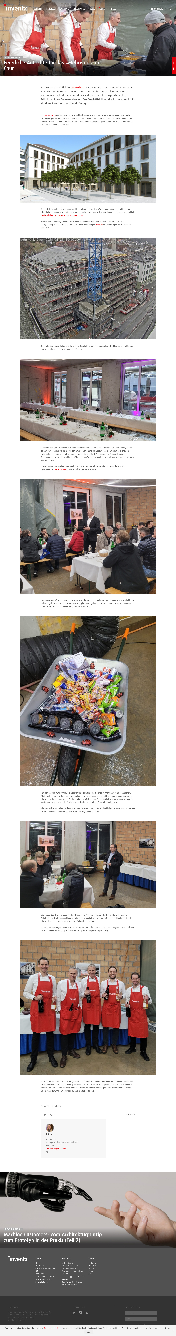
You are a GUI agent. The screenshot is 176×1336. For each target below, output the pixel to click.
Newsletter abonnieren (51, 1106)
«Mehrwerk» (50, 115)
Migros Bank (39, 1274)
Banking (64, 9)
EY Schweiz (39, 1266)
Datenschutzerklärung (53, 1328)
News (92, 9)
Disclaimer (92, 1263)
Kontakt (91, 1268)
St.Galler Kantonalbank (43, 1279)
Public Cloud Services (69, 1285)
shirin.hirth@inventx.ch (56, 1149)
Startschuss (78, 87)
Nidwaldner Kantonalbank (44, 1277)
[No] (172, 1330)
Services (50, 9)
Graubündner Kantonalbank (45, 1268)
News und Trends (13, 57)
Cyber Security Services (70, 1266)
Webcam (99, 225)
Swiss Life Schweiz (42, 1282)
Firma (113, 9)
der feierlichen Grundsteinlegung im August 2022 (62, 215)
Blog (102, 9)
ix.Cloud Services (68, 1263)
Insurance (79, 9)
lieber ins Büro (61, 469)
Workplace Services (69, 1268)
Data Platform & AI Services (72, 1282)
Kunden (37, 9)
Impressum (92, 1266)
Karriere (158, 9)
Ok (88, 1332)
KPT (36, 1271)
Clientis (38, 1263)
